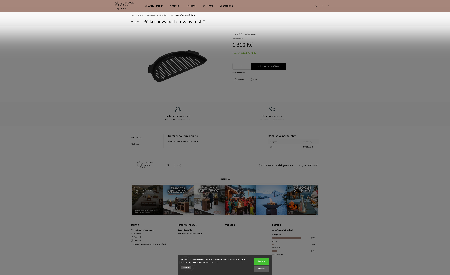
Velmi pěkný (276, 234)
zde (216, 262)
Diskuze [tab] (135, 144)
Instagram (173, 165)
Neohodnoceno (250, 34)
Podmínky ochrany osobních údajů (190, 233)
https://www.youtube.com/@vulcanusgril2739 (179, 165)
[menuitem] (155, 6)
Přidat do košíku (268, 66)
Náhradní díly (307, 142)
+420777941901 (311, 165)
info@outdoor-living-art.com (278, 165)
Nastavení (186, 267)
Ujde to (274, 241)
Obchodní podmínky (185, 230)
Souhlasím (261, 261)
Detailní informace (238, 72)
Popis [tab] (139, 137)
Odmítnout (262, 269)
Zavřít (308, 87)
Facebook (167, 165)
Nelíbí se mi (276, 248)
